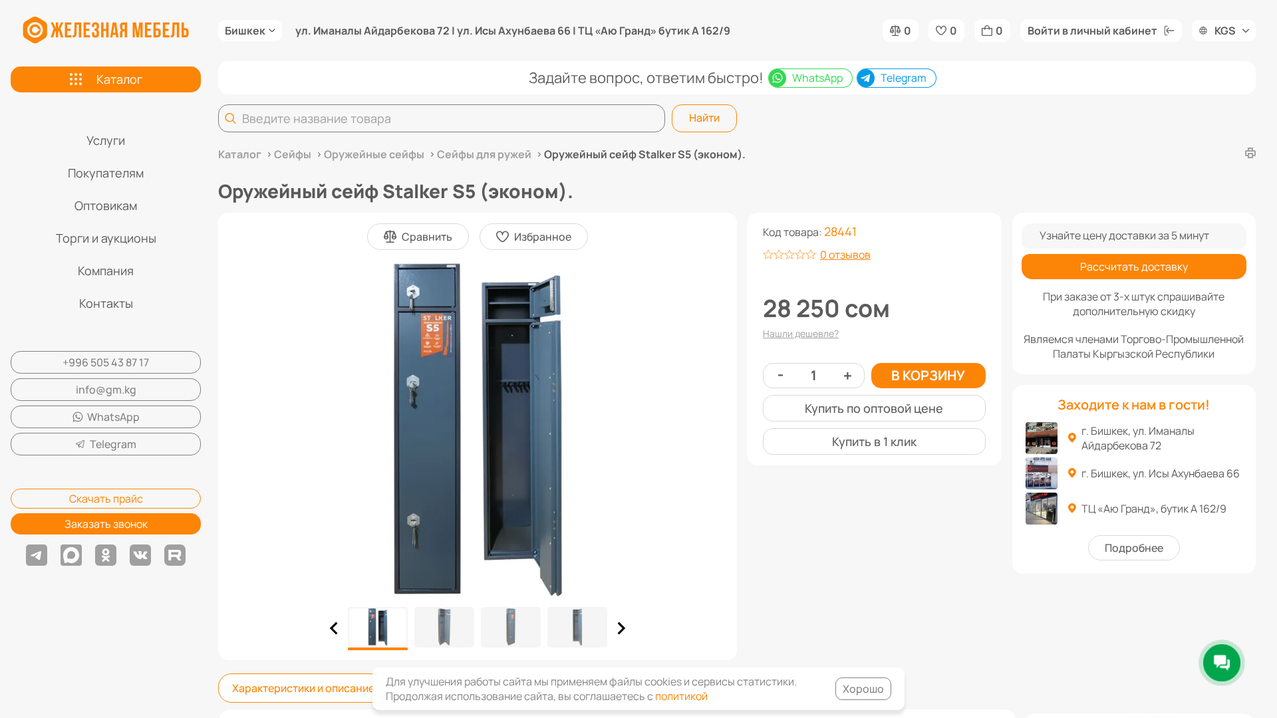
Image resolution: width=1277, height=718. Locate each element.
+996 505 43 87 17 (106, 362)
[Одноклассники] (105, 555)
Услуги (105, 140)
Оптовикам (105, 205)
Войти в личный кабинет (1092, 30)
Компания (106, 271)
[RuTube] (175, 555)
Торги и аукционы (106, 238)
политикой (681, 696)
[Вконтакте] (140, 555)
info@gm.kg (106, 389)
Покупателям (106, 173)
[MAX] (71, 555)
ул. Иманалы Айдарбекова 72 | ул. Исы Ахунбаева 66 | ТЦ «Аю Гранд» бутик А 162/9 (512, 30)
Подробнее (1134, 547)
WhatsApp (113, 417)
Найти (704, 117)
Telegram (113, 444)
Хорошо (863, 688)
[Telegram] (36, 555)
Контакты (106, 303)
